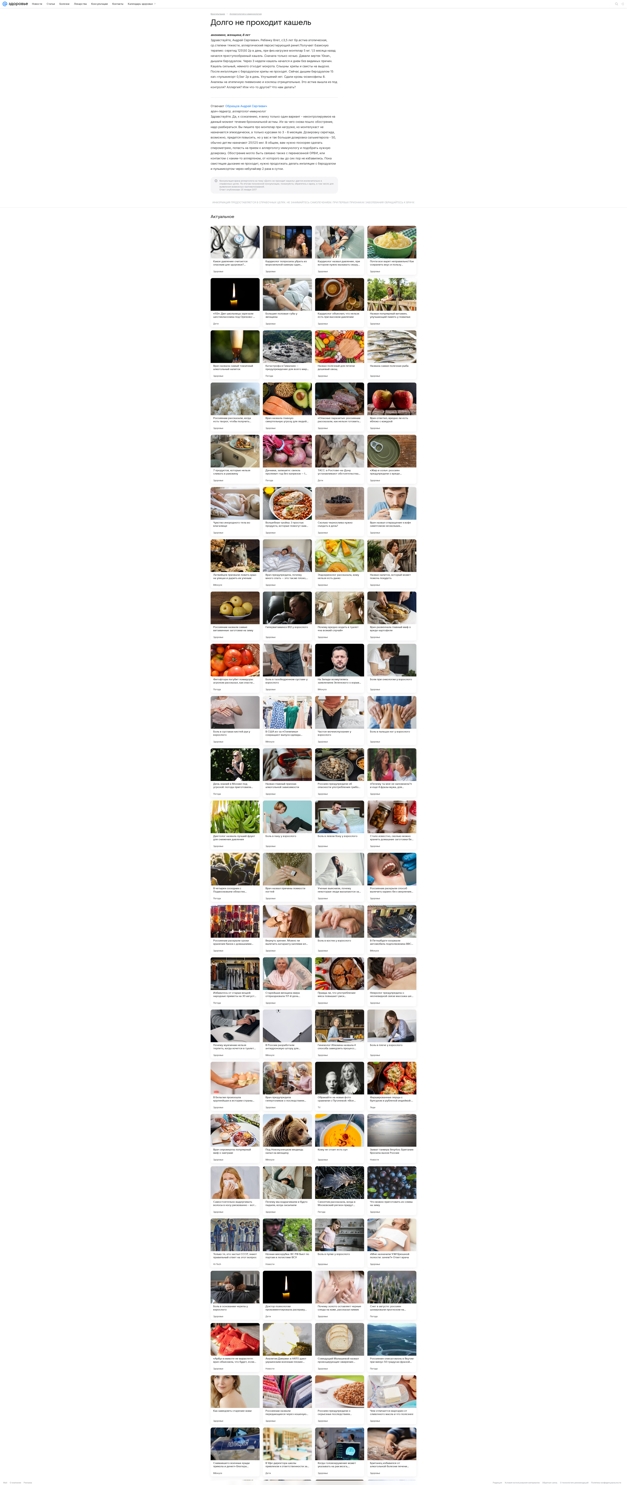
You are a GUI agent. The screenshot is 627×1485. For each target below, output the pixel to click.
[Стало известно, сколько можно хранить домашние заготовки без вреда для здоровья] (391, 825)
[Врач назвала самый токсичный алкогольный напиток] (235, 354)
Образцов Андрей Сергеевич (246, 106)
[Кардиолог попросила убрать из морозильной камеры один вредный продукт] (287, 250)
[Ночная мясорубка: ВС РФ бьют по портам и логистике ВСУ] (287, 1243)
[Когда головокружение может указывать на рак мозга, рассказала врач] (339, 1452)
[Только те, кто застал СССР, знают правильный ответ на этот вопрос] (235, 1243)
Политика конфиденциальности (606, 1482)
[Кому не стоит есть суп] (339, 1138)
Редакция (497, 1482)
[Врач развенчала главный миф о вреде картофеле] (391, 616)
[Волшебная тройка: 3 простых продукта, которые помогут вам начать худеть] (287, 511)
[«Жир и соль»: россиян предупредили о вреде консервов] (391, 459)
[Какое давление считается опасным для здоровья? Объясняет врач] (235, 250)
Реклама (28, 1482)
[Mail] (5, 4)
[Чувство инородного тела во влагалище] (235, 511)
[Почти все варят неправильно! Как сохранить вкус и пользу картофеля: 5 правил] (391, 250)
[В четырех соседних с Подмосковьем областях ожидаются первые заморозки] (235, 877)
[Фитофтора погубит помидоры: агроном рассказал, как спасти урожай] (235, 668)
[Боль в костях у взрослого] (339, 929)
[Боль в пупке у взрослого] (339, 1243)
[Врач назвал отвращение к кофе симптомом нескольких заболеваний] (391, 511)
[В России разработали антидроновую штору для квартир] (287, 1034)
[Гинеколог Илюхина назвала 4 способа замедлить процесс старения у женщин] (339, 1034)
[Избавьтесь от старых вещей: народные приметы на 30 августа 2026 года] (235, 981)
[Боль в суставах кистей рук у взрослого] (235, 720)
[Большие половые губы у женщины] (287, 302)
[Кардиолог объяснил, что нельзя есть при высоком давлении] (339, 302)
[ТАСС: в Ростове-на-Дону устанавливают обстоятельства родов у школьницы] (339, 459)
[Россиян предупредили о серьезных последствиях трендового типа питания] (339, 1399)
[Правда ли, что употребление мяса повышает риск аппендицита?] (339, 981)
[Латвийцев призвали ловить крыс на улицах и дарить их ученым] (235, 563)
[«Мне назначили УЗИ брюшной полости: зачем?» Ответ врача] (391, 1243)
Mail (5, 1482)
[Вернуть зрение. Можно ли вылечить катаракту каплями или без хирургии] (287, 929)
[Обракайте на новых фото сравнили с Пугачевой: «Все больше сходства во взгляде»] (339, 1086)
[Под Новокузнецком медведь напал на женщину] (287, 1138)
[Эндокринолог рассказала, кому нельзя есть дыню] (339, 563)
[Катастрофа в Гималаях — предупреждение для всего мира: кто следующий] (287, 354)
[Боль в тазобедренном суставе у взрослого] (287, 668)
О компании (15, 1482)
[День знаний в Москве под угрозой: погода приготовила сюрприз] (235, 772)
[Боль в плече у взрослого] (391, 1034)
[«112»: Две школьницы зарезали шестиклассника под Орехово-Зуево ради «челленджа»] (235, 302)
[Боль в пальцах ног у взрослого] (391, 720)
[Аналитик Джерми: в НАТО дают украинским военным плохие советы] (287, 1347)
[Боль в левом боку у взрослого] (339, 825)
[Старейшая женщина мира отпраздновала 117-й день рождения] (287, 981)
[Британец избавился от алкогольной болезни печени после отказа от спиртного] (391, 1452)
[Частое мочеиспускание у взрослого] (339, 720)
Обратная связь (549, 1482)
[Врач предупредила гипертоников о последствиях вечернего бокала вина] (287, 1086)
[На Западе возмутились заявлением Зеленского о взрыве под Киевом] (339, 668)
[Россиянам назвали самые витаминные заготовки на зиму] (235, 616)
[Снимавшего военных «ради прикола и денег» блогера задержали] (235, 1452)
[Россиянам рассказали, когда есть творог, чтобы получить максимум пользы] (235, 407)
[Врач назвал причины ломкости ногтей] (287, 877)
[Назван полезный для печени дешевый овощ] (339, 354)
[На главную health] (17, 4)
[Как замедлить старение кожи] (235, 1399)
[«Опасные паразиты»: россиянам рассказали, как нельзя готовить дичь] (339, 407)
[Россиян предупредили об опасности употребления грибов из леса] (339, 772)
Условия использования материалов (522, 1482)
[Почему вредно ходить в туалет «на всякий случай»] (339, 616)
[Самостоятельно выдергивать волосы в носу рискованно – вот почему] (235, 1190)
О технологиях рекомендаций (574, 1482)
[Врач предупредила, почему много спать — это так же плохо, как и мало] (287, 563)
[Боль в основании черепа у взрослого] (235, 1295)
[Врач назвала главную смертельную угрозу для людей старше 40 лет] (287, 407)
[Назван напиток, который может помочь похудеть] (391, 563)
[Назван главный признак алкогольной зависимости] (287, 772)
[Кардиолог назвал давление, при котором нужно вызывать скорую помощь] (339, 250)
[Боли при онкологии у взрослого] (391, 668)
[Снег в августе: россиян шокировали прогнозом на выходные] (391, 1295)
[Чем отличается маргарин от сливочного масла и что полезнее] (391, 1399)
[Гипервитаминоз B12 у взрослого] (287, 616)
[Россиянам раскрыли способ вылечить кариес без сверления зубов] (391, 877)
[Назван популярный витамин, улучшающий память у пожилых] (391, 302)
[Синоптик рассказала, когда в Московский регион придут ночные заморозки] (339, 1190)
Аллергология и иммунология (246, 14)
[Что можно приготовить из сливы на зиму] (391, 1190)
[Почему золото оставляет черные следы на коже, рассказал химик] (339, 1295)
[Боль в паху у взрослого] (287, 825)
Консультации (218, 14)
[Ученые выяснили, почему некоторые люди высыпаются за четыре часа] (339, 877)
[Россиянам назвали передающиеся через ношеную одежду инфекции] (287, 1399)
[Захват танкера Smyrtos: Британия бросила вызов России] (391, 1138)
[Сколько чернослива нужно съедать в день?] (339, 511)
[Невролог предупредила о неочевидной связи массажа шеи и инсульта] (391, 981)
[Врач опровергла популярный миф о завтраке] (235, 1138)
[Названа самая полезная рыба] (391, 354)
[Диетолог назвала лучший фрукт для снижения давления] (235, 825)
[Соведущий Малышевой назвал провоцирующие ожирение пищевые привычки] (339, 1347)
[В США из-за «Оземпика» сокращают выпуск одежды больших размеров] (287, 720)
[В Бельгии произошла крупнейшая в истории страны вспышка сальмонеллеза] (235, 1086)
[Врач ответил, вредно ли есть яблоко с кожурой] (391, 407)
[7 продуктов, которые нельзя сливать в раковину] (235, 459)
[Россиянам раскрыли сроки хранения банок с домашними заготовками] (235, 929)
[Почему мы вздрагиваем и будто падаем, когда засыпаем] (287, 1190)
